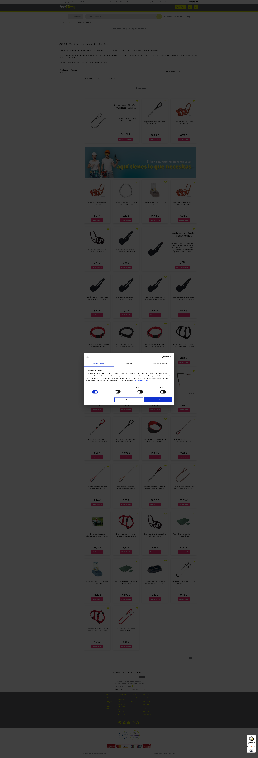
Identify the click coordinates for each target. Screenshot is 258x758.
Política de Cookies (141, 381)
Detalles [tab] (129, 364)
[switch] (118, 392)
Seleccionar (129, 400)
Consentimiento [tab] (98, 364)
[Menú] (255, 736)
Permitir (158, 400)
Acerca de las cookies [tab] (159, 364)
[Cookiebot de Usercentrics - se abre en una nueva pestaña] (163, 357)
